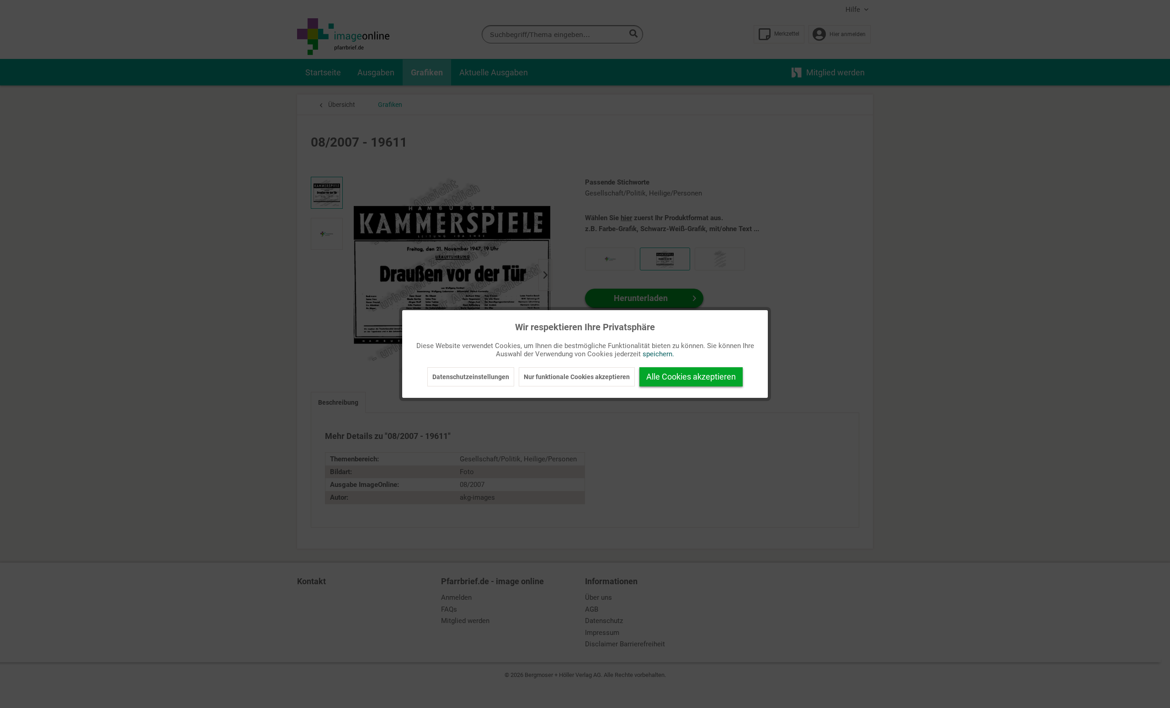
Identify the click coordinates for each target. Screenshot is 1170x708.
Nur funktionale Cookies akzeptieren (577, 376)
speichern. (658, 354)
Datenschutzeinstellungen (470, 376)
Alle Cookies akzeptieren (691, 376)
